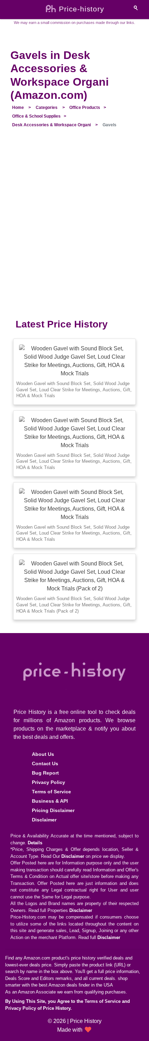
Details (35, 842)
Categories (47, 107)
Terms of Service (51, 791)
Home (18, 107)
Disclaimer (44, 819)
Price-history (81, 9)
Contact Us (45, 763)
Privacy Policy (48, 782)
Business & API (50, 801)
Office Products (84, 107)
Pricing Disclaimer (53, 810)
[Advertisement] (74, 227)
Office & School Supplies (36, 116)
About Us (43, 754)
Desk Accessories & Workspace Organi (51, 124)
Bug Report (45, 773)
